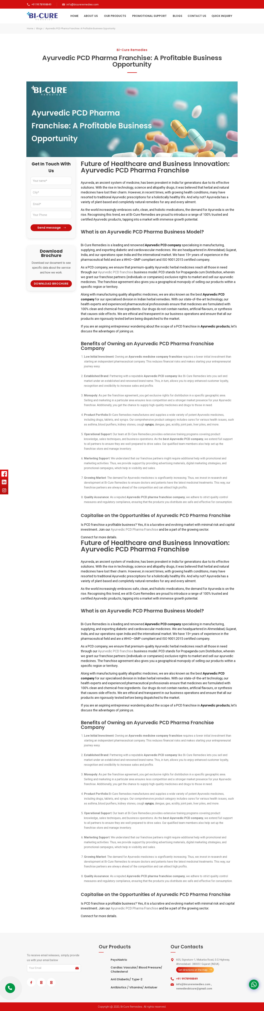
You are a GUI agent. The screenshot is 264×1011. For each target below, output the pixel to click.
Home (74, 16)
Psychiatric (119, 960)
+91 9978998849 (41, 4)
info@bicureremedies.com (82, 4)
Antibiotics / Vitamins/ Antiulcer (134, 987)
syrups (149, 424)
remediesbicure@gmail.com (194, 988)
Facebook (4, 474)
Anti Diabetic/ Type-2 (126, 979)
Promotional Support (149, 16)
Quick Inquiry (222, 16)
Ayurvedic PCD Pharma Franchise (134, 529)
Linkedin (4, 482)
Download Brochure (51, 283)
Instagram (4, 490)
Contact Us (197, 16)
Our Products (115, 16)
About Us (91, 16)
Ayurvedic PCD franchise (115, 272)
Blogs (177, 16)
